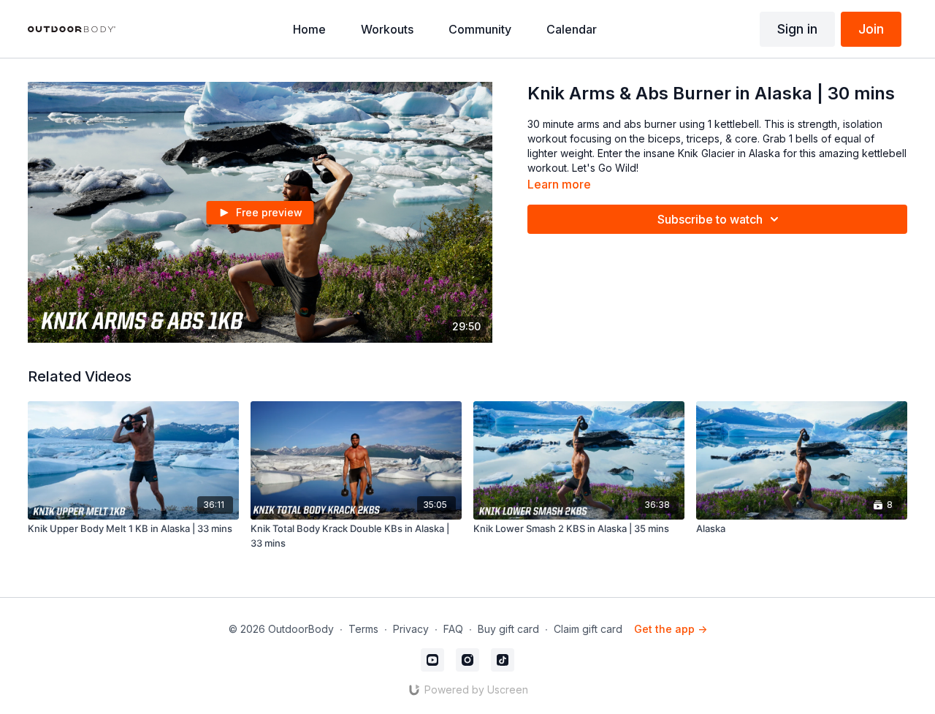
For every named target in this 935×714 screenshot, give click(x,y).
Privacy (411, 629)
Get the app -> (670, 629)
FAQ (453, 629)
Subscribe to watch (710, 219)
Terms (363, 629)
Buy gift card (508, 629)
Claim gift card (588, 629)
